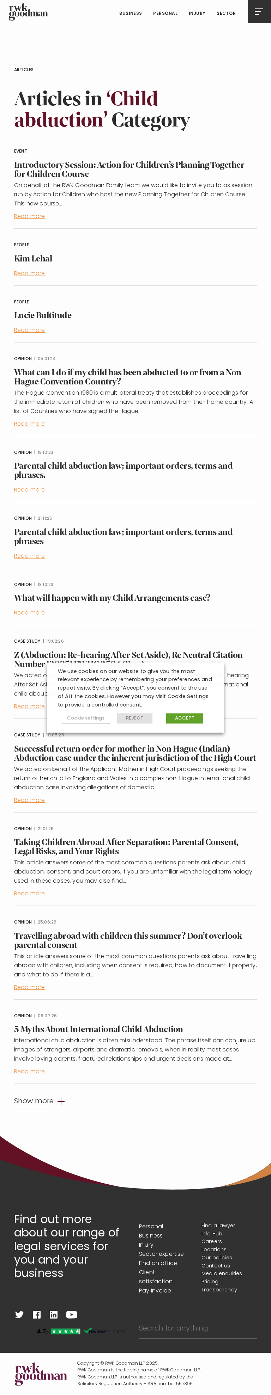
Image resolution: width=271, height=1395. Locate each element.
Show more (34, 1101)
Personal (165, 14)
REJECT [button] (135, 718)
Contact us (215, 1266)
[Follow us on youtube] (71, 1314)
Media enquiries (221, 1274)
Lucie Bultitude (42, 315)
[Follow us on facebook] (36, 1314)
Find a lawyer (218, 1226)
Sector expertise (161, 1254)
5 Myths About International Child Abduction (98, 1029)
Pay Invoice (155, 1291)
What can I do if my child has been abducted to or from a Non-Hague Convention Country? (129, 377)
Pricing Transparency (219, 1286)
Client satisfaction (156, 1277)
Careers (211, 1242)
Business (130, 14)
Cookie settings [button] (85, 718)
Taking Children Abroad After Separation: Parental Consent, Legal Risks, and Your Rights (126, 847)
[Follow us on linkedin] (53, 1314)
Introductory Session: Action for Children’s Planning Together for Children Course (129, 169)
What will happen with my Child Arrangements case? (112, 598)
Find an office (158, 1263)
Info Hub (211, 1234)
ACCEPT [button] (184, 718)
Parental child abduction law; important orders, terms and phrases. (123, 470)
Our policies (216, 1258)
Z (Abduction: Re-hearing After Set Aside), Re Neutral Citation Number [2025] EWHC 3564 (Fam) (128, 659)
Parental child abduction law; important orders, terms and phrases (123, 536)
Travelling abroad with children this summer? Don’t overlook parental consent (128, 940)
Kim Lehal (33, 259)
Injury (197, 14)
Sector (226, 14)
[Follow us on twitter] (19, 1314)
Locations (214, 1250)
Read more (29, 217)
